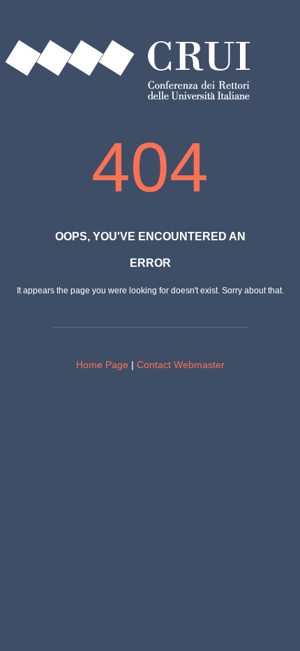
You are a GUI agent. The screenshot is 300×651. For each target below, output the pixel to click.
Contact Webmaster (181, 364)
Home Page (102, 364)
